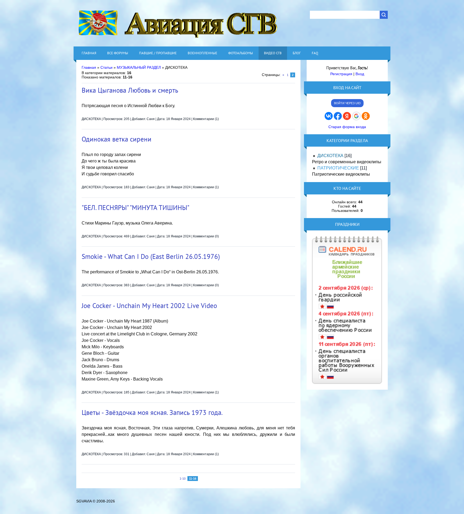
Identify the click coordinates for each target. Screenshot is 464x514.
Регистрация (341, 74)
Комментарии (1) (206, 119)
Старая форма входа (347, 127)
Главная (89, 67)
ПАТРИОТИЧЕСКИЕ (338, 168)
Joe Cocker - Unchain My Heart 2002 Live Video (149, 305)
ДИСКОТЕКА (91, 119)
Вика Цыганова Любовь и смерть (130, 90)
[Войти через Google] (356, 116)
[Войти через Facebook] (338, 116)
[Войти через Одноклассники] (366, 116)
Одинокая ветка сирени (116, 139)
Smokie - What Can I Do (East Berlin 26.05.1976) (151, 256)
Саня (151, 119)
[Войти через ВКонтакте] (329, 116)
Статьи (106, 67)
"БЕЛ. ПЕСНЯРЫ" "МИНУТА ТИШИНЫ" (135, 207)
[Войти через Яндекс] (347, 116)
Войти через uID (347, 103)
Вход (360, 74)
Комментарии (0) (206, 236)
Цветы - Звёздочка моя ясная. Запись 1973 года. (152, 412)
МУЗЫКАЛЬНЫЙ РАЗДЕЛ (139, 67)
